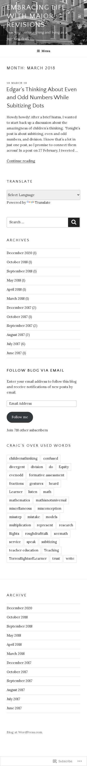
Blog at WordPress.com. (25, 732)
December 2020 (19, 253)
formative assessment (46, 475)
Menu (45, 51)
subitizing (49, 542)
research (66, 525)
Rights (14, 533)
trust (56, 558)
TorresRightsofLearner (28, 558)
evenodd (16, 475)
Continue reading (21, 161)
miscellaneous (20, 508)
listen (32, 492)
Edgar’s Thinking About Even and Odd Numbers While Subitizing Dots (41, 97)
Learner (16, 492)
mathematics (19, 500)
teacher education (23, 550)
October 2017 (17, 317)
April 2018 (14, 289)
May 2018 (14, 280)
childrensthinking (23, 458)
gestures (36, 483)
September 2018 (19, 271)
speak (31, 542)
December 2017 (19, 308)
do (51, 467)
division (37, 467)
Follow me (20, 417)
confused (50, 458)
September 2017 (19, 326)
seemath (61, 533)
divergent (17, 467)
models (51, 517)
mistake (33, 517)
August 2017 (16, 335)
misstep (15, 517)
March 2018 (16, 298)
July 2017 (13, 344)
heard (53, 483)
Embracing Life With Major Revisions (36, 16)
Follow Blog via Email (35, 370)
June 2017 (14, 353)
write (70, 558)
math (47, 492)
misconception (49, 508)
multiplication (20, 525)
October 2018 (17, 262)
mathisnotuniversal (51, 500)
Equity (64, 467)
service (15, 542)
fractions (16, 483)
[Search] (74, 222)
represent (45, 525)
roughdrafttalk (36, 533)
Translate (42, 202)
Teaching (51, 550)
